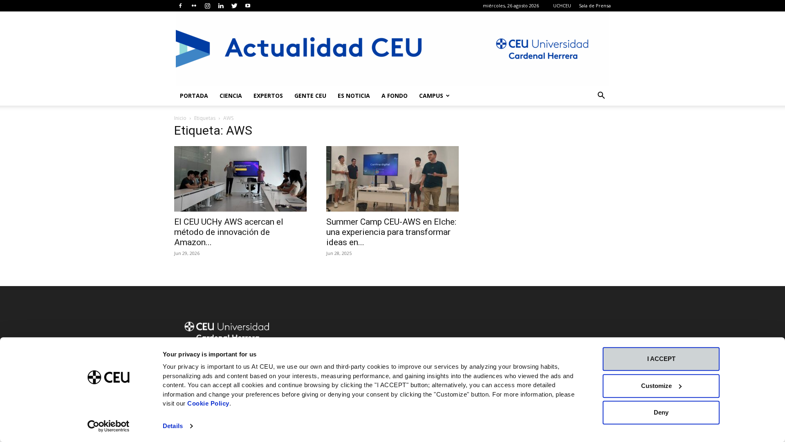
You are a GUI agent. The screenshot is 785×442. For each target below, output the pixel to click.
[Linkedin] (221, 5)
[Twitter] (234, 5)
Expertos (268, 95)
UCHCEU (562, 5)
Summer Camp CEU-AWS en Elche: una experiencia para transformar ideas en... (391, 232)
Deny (661, 412)
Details (173, 425)
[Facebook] (180, 5)
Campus (431, 95)
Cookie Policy (208, 403)
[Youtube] (248, 5)
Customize (656, 385)
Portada (194, 95)
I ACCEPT (661, 358)
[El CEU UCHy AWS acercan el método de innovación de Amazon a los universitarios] (240, 179)
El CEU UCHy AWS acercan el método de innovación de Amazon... (228, 232)
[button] (601, 96)
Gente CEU (310, 95)
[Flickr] (194, 5)
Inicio (180, 118)
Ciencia (231, 95)
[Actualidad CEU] (392, 48)
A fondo (394, 95)
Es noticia (354, 95)
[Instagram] (207, 5)
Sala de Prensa (595, 5)
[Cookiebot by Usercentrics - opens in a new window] (108, 426)
